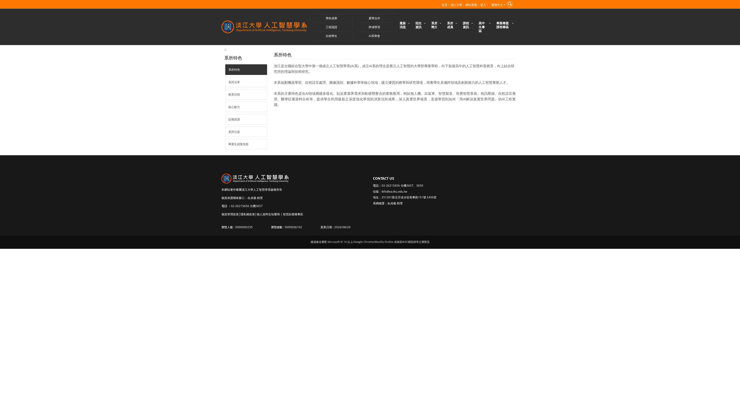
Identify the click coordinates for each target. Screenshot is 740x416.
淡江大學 (456, 5)
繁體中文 (497, 5)
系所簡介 (434, 25)
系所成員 (450, 25)
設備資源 (234, 119)
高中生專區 (482, 27)
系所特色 (234, 69)
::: (225, 49)
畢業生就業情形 (238, 144)
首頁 (444, 5)
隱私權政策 (247, 214)
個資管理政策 (230, 214)
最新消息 (403, 25)
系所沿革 (234, 82)
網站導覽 (471, 5)
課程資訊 (466, 25)
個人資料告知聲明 (268, 214)
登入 (483, 5)
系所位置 (234, 132)
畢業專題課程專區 (502, 25)
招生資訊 (418, 25)
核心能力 (234, 107)
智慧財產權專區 (293, 214)
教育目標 (234, 94)
